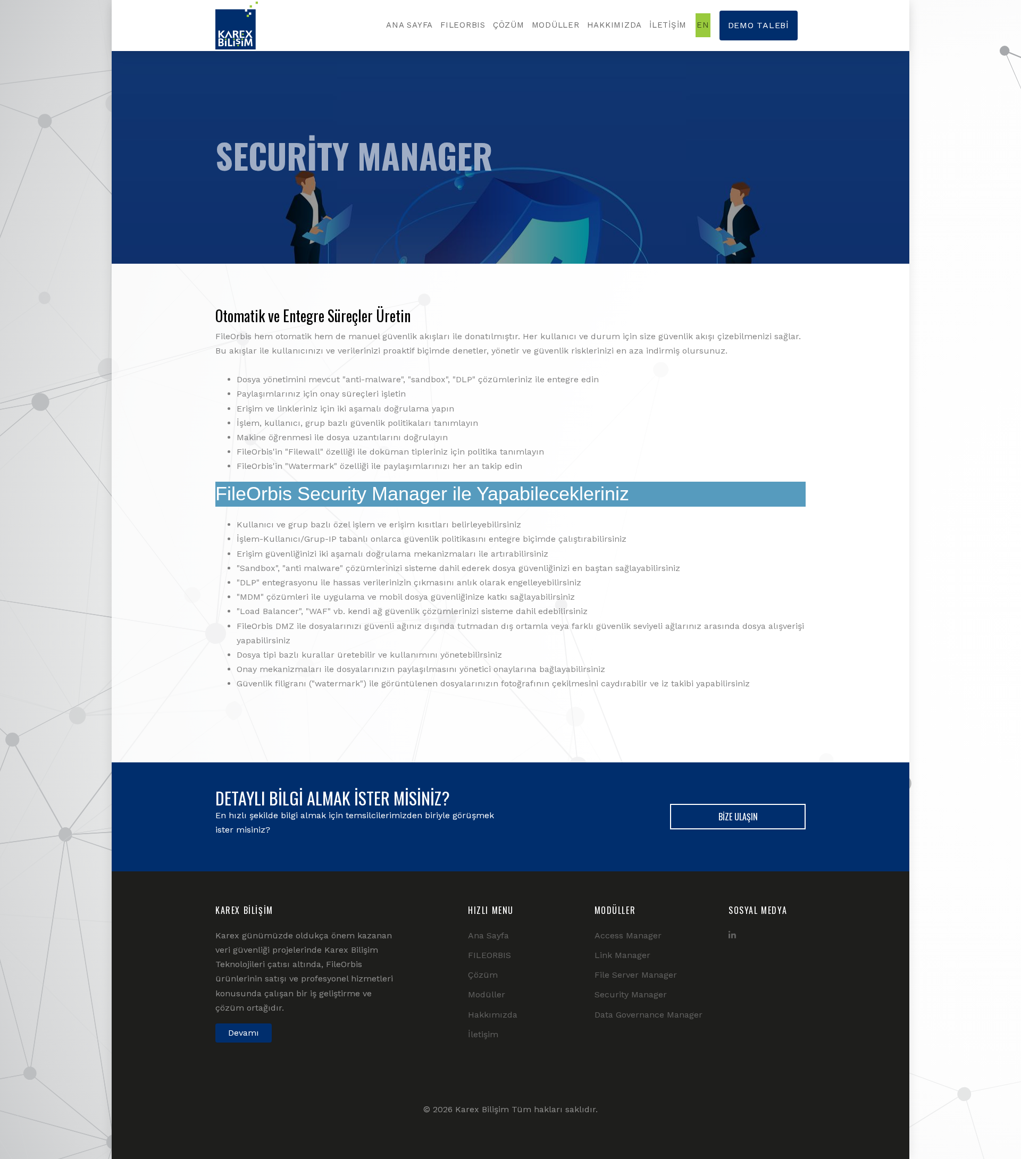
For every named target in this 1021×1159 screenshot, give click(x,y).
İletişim (483, 1034)
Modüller (486, 994)
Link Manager (622, 955)
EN (703, 25)
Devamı (243, 1033)
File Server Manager (636, 975)
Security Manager (631, 994)
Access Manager (628, 935)
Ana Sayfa (488, 935)
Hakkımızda (492, 1015)
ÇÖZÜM (508, 25)
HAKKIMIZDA (614, 25)
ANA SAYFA (409, 25)
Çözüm (483, 975)
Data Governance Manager (648, 1015)
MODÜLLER (556, 25)
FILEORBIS (463, 25)
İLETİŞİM (668, 25)
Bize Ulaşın (738, 816)
